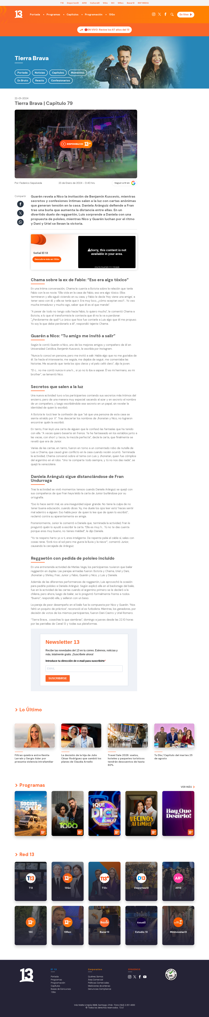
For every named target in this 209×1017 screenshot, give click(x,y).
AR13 (84, 3)
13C (112, 3)
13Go (105, 3)
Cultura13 (95, 3)
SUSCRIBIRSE (57, 678)
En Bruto (22, 80)
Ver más (186, 787)
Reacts (39, 80)
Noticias (40, 72)
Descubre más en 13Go (47, 259)
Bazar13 (131, 3)
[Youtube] (144, 977)
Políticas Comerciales (98, 982)
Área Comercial (95, 979)
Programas (53, 14)
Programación (93, 14)
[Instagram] (153, 15)
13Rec (121, 3)
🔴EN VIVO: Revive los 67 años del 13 (106, 29)
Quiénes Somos (95, 976)
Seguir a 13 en (122, 183)
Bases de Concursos (61, 989)
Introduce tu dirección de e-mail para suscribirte (75, 660)
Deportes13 (73, 3)
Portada (35, 14)
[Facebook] (165, 15)
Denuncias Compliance (99, 989)
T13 (62, 3)
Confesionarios (60, 80)
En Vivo (184, 14)
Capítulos (72, 14)
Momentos (77, 72)
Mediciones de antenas (99, 985)
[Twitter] (159, 15)
